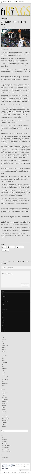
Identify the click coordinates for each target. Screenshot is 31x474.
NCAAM (17, 27)
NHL (2, 325)
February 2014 (5, 413)
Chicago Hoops (5, 345)
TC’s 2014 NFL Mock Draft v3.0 (24, 261)
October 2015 (5, 392)
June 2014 (4, 405)
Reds (3, 374)
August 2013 (4, 424)
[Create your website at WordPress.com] (15, 1)
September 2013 (5, 422)
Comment (25, 285)
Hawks (4, 328)
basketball (5, 362)
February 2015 (5, 399)
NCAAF (3, 304)
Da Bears (4, 296)
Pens (3, 330)
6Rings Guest (11, 27)
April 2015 (4, 395)
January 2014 (5, 415)
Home (3, 291)
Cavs (4, 322)
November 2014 (5, 401)
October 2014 (5, 403)
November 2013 (5, 418)
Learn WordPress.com (6, 445)
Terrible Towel (5, 301)
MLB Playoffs (4, 355)
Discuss (3, 437)
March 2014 (4, 411)
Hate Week (4, 349)
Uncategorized (5, 383)
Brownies (4, 299)
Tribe (3, 381)
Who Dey (4, 385)
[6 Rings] (15, 11)
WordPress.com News (6, 451)
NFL (2, 293)
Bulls (3, 320)
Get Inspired (4, 439)
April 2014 (4, 409)
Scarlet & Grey (5, 307)
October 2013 (5, 420)
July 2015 (4, 394)
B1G (3, 314)
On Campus (4, 368)
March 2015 (4, 397)
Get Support (4, 443)
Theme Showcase (5, 447)
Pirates (3, 372)
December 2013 (5, 416)
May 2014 (4, 407)
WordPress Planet (5, 449)
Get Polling (4, 441)
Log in (3, 459)
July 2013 (4, 426)
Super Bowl (4, 377)
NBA (2, 317)
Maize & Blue (5, 309)
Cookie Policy (5, 468)
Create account (5, 457)
